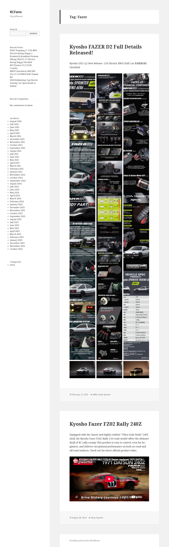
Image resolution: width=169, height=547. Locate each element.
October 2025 (16, 145)
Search (13, 29)
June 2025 (14, 157)
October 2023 (16, 213)
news (12, 264)
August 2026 (16, 121)
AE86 (95, 394)
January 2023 (16, 240)
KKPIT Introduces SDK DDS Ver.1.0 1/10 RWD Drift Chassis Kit (24, 74)
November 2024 (17, 174)
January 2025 (16, 171)
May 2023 (14, 228)
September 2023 (17, 216)
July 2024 (14, 186)
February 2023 (17, 237)
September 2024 (17, 180)
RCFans (16, 12)
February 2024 (17, 201)
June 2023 (14, 225)
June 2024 (14, 189)
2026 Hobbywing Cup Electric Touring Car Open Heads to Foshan (24, 83)
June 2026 (14, 127)
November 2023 (17, 210)
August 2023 (16, 219)
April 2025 (15, 163)
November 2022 (17, 246)
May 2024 (14, 192)
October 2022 (16, 249)
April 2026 (15, 133)
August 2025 (16, 151)
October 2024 (16, 177)
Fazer (100, 394)
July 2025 (14, 154)
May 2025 (14, 160)
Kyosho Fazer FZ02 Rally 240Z (106, 424)
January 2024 (16, 204)
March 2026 (15, 136)
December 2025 (17, 139)
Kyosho (107, 394)
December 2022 (17, 243)
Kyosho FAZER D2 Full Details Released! (106, 49)
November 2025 (17, 142)
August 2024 (16, 183)
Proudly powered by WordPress (85, 540)
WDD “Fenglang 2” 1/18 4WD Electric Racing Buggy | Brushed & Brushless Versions (24, 53)
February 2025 (17, 168)
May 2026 (14, 130)
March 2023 (15, 234)
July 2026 (14, 124)
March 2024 (15, 198)
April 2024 (15, 195)
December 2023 (17, 207)
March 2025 (15, 165)
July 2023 (14, 222)
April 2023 (15, 231)
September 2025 (17, 148)
